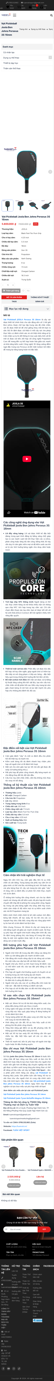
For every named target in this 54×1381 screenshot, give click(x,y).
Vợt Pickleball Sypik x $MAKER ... (40, 1170)
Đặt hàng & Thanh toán (37, 1313)
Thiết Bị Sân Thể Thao (25, 1290)
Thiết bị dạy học (10, 63)
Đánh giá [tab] (40, 301)
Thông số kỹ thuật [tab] (40, 297)
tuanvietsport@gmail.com (5, 1287)
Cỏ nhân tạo (8, 52)
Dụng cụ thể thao (38, 29)
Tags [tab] (14, 301)
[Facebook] (3, 1369)
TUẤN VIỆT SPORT (21, 1130)
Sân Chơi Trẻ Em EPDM (26, 1309)
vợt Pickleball (42, 1073)
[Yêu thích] (23, 291)
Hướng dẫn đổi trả (37, 1289)
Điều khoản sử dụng (37, 1282)
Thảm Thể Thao (26, 1275)
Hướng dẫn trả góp (16, 1292)
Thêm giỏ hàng (12, 290)
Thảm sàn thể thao (11, 68)
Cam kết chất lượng (37, 1295)
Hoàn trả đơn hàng (16, 1299)
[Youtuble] (8, 1369)
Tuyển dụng (14, 1276)
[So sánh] (28, 291)
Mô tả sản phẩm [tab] (14, 297)
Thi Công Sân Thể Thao (26, 1300)
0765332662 (5, 1280)
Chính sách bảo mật (37, 1275)
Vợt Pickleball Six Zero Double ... (14, 1170)
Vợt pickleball (39, 1081)
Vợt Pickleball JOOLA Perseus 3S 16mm (22, 319)
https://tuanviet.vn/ (19, 1126)
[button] (50, 172)
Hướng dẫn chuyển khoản (16, 1284)
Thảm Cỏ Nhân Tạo (26, 1282)
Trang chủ (23, 29)
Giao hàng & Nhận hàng (37, 1304)
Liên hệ (15, 1271)
